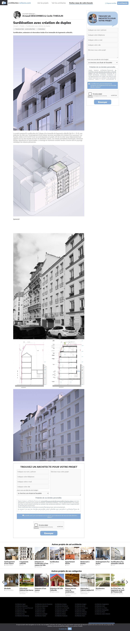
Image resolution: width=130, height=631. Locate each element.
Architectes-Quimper (41, 614)
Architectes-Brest (80, 606)
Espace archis (111, 3)
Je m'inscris (122, 3)
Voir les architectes (59, 3)
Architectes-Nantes (21, 612)
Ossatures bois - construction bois (25, 29)
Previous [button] (3, 582)
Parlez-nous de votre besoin (81, 3)
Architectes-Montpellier (102, 610)
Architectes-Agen (20, 604)
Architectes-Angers (80, 604)
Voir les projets (42, 3)
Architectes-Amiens (61, 604)
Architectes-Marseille (61, 610)
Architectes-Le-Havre (81, 608)
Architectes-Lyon (40, 610)
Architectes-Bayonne (21, 606)
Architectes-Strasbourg (22, 616)
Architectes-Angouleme (102, 604)
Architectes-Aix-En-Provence (43, 604)
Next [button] (127, 582)
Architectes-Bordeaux (61, 606)
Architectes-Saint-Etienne (102, 614)
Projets (22, 26)
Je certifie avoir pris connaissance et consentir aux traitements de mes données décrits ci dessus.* (50, 516)
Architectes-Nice (40, 612)
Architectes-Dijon (40, 608)
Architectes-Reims (60, 614)
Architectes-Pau (20, 614)
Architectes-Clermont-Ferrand (24, 608)
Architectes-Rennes (80, 614)
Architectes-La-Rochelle (62, 608)
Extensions (41, 29)
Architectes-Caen (100, 606)
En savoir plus (63, 628)
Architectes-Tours (80, 616)
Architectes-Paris (100, 612)
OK (70, 628)
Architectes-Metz (80, 610)
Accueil (15, 26)
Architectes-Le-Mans (101, 608)
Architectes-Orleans (81, 612)
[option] (12, 556)
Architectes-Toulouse (61, 616)
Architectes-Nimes (60, 612)
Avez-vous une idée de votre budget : (27, 490)
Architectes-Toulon (40, 616)
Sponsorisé (16, 219)
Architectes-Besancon (41, 606)
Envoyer (48, 533)
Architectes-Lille (20, 610)
